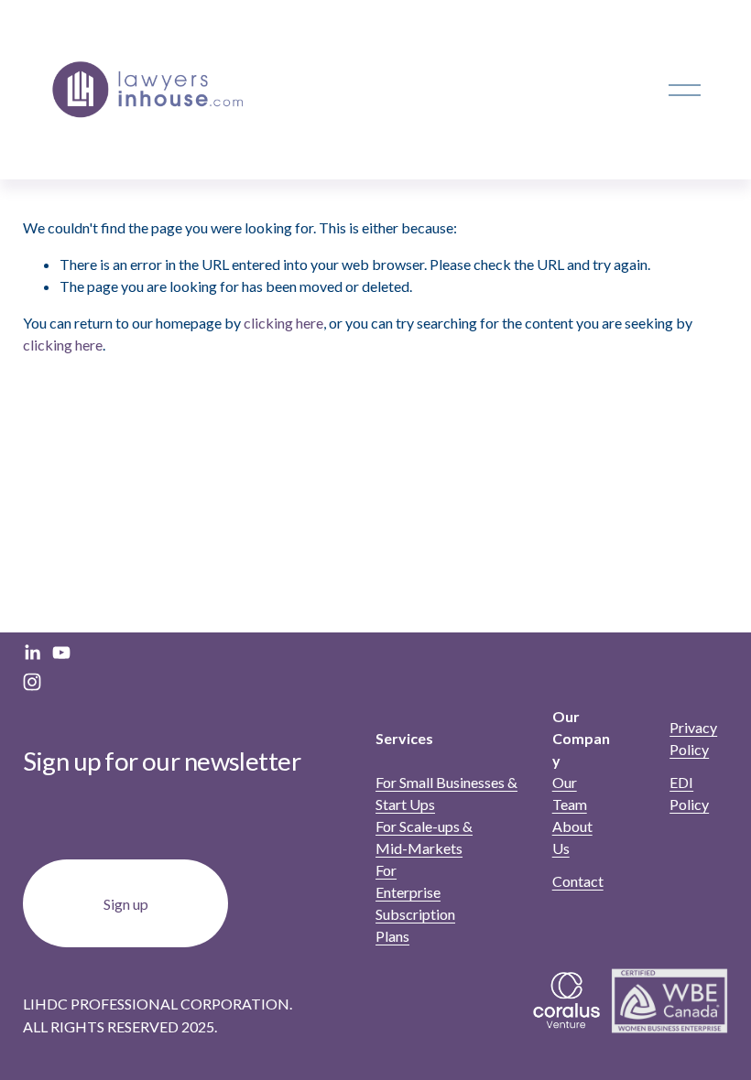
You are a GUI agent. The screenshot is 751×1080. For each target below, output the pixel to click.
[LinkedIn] (32, 652)
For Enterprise (408, 881)
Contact (578, 881)
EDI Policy (689, 793)
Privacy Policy (693, 738)
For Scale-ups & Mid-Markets (424, 837)
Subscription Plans (415, 925)
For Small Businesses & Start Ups (446, 793)
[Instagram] (32, 682)
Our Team (569, 793)
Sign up (125, 904)
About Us (572, 837)
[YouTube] (61, 652)
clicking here (283, 322)
